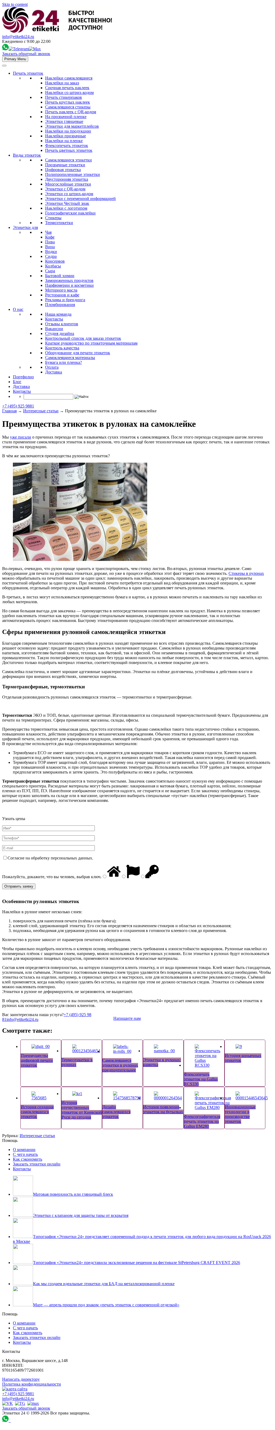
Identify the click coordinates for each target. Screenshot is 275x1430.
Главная (9, 411)
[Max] (35, 49)
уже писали (20, 437)
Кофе (50, 237)
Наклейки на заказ (62, 83)
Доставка (53, 372)
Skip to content (15, 4)
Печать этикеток (28, 73)
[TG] (20, 1403)
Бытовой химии (59, 275)
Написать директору (21, 1379)
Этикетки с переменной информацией (80, 198)
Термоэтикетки (59, 222)
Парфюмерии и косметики (69, 285)
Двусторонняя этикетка (66, 179)
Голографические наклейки (70, 213)
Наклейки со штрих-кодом (69, 92)
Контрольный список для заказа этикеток (83, 338)
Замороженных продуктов (69, 280)
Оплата (52, 367)
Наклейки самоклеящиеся (68, 78)
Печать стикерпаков (63, 97)
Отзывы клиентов (61, 324)
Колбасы (53, 266)
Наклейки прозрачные (65, 136)
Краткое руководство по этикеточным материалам (91, 343)
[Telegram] (19, 49)
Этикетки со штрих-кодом (69, 193)
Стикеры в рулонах (246, 573)
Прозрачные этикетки (65, 165)
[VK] (7, 1403)
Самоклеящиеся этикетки (68, 160)
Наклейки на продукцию (68, 131)
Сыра (50, 271)
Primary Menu (15, 59)
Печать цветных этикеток (68, 150)
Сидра (51, 256)
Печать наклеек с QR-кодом (70, 112)
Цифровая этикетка (63, 169)
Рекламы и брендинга (65, 299)
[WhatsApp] (5, 49)
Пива (50, 242)
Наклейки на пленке (64, 140)
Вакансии (54, 328)
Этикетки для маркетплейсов (72, 126)
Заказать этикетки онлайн (36, 1164)
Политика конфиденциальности (31, 1384)
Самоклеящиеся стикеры (68, 107)
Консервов (55, 261)
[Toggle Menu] (4, 65)
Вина (50, 246)
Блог (17, 381)
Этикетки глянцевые (64, 121)
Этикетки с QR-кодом (65, 189)
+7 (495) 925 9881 (18, 406)
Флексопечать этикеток (66, 145)
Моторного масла (61, 290)
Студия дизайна (59, 333)
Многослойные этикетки (68, 184)
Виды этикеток (27, 155)
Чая (48, 232)
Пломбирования (60, 304)
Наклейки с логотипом (66, 208)
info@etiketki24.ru (18, 36)
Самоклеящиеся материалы (70, 357)
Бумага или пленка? (63, 362)
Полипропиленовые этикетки (72, 174)
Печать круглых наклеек (67, 102)
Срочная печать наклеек (67, 87)
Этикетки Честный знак (67, 203)
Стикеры (53, 218)
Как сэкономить (27, 1159)
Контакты (54, 319)
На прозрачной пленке (65, 116)
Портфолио (23, 377)
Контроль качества (62, 348)
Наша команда (58, 314)
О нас (18, 309)
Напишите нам (127, 1018)
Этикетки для (25, 227)
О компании (24, 1149)
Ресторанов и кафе (62, 295)
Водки (51, 251)
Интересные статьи (41, 411)
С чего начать (25, 1154)
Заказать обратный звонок (26, 53)
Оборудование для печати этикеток (77, 352)
